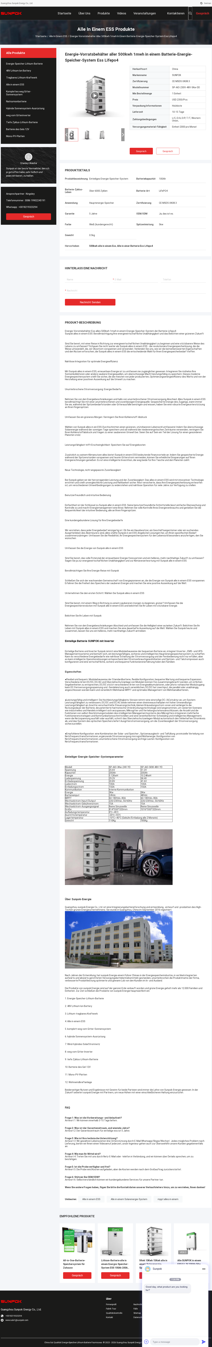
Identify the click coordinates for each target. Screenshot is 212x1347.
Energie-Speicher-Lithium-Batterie (24, 63)
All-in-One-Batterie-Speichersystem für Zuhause (74, 1264)
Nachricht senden (90, 302)
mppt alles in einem (168, 1199)
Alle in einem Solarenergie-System (129, 1199)
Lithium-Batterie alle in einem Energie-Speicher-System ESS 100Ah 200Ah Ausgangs (115, 1264)
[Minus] (204, 1269)
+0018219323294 (28, 207)
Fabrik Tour (111, 1309)
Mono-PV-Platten (15, 136)
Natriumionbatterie (16, 101)
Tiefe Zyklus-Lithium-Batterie (22, 122)
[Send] (203, 1341)
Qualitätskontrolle (114, 1313)
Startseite (41, 36)
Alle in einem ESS (58, 36)
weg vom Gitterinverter (18, 115)
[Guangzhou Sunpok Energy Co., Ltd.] (11, 13)
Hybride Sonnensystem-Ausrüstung (25, 108)
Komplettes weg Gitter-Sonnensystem (18, 93)
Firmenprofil (111, 1304)
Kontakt (109, 1317)
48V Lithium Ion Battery (18, 70)
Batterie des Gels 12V (17, 129)
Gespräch (28, 216)
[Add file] (146, 1341)
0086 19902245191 (35, 200)
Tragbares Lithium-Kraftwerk (21, 77)
